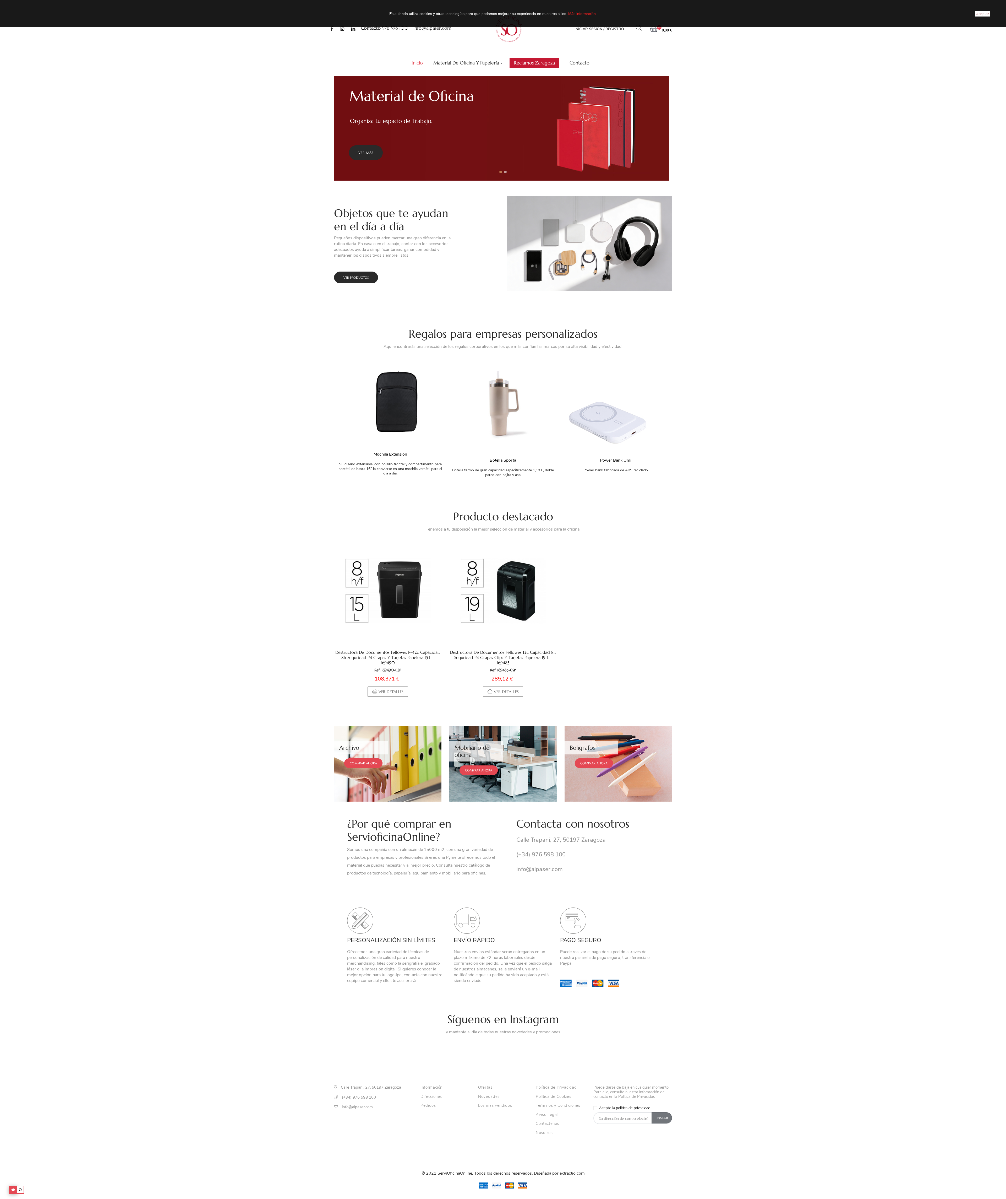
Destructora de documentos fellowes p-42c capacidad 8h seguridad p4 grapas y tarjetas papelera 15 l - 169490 (387, 657)
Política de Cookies (553, 1096)
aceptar (982, 14)
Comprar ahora (363, 763)
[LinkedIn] (353, 29)
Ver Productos (356, 277)
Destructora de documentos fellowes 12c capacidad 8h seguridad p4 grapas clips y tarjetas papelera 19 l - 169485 (503, 657)
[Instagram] (342, 29)
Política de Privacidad (556, 1087)
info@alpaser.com (432, 28)
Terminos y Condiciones (558, 1105)
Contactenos (547, 1123)
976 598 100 (395, 28)
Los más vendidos (495, 1105)
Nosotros (544, 1133)
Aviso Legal (547, 1114)
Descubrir (367, 153)
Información (431, 1087)
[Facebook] (331, 29)
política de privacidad (633, 1107)
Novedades (489, 1096)
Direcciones (431, 1096)
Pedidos (428, 1105)
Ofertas (485, 1087)
